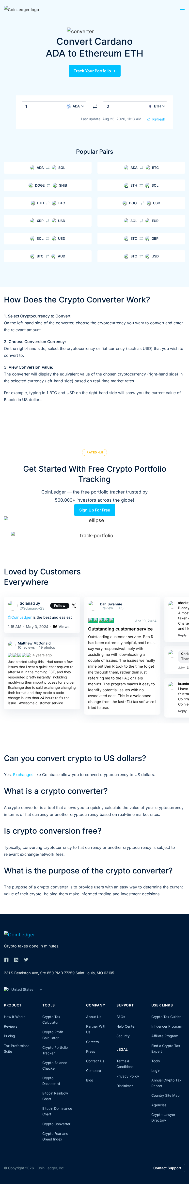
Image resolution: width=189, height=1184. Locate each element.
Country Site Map (165, 1095)
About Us (93, 1017)
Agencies (158, 1105)
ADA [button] (76, 106)
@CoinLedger (20, 617)
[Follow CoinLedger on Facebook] (6, 959)
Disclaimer (124, 1086)
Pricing (9, 1036)
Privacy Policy (127, 1076)
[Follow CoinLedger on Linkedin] (16, 959)
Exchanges (23, 774)
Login (155, 1070)
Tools (155, 1061)
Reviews (10, 1026)
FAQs (120, 1017)
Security (123, 1036)
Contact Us (95, 1061)
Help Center (126, 1026)
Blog (89, 1080)
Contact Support (167, 1168)
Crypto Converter (56, 1124)
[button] (182, 11)
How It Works (14, 1017)
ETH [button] (157, 106)
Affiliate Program (164, 1036)
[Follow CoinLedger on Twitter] (26, 959)
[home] (28, 9)
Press (90, 1051)
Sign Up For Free (94, 510)
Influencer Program (166, 1026)
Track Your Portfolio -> (95, 70)
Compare (93, 1070)
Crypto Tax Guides (166, 1017)
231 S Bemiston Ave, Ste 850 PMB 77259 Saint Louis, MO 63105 (59, 973)
